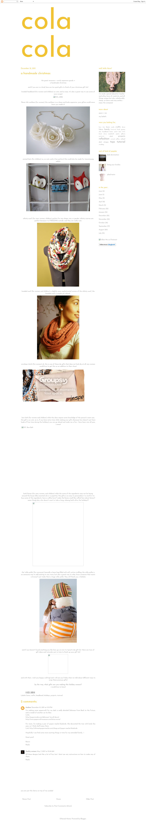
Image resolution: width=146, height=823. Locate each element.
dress (123, 127)
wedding (101, 144)
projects (53, 695)
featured (113, 129)
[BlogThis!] (28, 692)
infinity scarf (27, 218)
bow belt (25, 418)
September (103, 226)
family (107, 129)
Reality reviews (31, 751)
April (100, 202)
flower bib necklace (28, 102)
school (123, 139)
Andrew (28, 707)
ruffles (118, 139)
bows (28, 695)
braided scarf (26, 291)
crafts (33, 695)
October (102, 223)
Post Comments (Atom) (63, 806)
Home (58, 799)
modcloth (111, 134)
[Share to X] (30, 692)
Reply (28, 745)
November (102, 219)
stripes (106, 142)
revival (113, 139)
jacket (116, 131)
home (111, 131)
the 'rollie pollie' (27, 572)
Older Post (90, 799)
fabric (101, 129)
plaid (111, 136)
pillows (123, 134)
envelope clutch (26, 364)
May (100, 198)
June (100, 191)
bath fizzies (27, 493)
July (100, 233)
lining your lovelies (113, 165)
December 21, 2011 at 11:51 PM (42, 707)
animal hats (27, 159)
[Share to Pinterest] (34, 692)
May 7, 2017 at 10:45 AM (45, 751)
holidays (47, 695)
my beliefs (102, 116)
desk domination (113, 155)
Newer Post (26, 799)
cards (112, 127)
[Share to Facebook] (32, 692)
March (101, 205)
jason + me (103, 113)
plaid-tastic (111, 174)
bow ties (102, 127)
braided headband (28, 92)
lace (120, 131)
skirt (100, 142)
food (118, 129)
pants (117, 134)
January (101, 212)
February (102, 209)
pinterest (101, 136)
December (102, 215)
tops (112, 142)
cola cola (46, 36)
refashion (104, 139)
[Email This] (27, 692)
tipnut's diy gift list (74, 650)
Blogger (83, 819)
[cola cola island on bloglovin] (107, 245)
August (101, 230)
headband (39, 695)
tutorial (60, 695)
